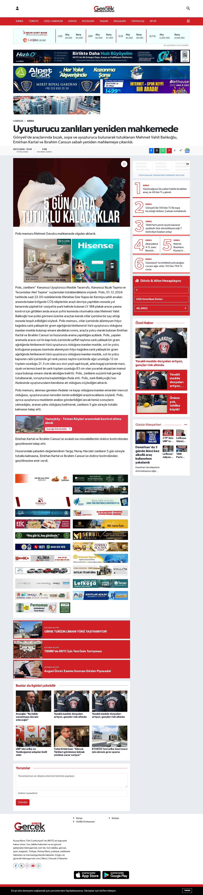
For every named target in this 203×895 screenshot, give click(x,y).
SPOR (153, 21)
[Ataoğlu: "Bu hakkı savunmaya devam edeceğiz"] (33, 701)
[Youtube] (33, 865)
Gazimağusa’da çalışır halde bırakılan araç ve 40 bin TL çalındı (165, 191)
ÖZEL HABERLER (53, 21)
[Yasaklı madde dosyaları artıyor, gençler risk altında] (71, 701)
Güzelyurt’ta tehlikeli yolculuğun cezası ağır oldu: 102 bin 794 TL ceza (164, 266)
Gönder (22, 802)
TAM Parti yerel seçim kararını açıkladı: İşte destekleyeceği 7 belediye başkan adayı (164, 228)
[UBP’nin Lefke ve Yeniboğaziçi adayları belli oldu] (33, 736)
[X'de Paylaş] (157, 150)
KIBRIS (19, 21)
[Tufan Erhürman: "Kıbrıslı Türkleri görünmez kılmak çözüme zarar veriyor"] (71, 736)
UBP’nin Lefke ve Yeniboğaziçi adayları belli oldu (31, 752)
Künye (79, 818)
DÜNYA (72, 21)
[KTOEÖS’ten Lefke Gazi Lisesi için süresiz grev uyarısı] (109, 736)
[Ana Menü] (188, 21)
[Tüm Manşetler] (185, 424)
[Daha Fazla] (169, 150)
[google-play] (116, 875)
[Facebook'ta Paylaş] (151, 150)
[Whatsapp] (38, 865)
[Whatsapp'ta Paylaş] (163, 150)
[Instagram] (27, 865)
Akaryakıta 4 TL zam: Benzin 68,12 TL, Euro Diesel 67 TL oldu (151, 247)
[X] (21, 865)
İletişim (115, 818)
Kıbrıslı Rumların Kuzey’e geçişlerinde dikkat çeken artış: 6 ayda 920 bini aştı (181, 247)
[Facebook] (15, 865)
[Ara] (188, 9)
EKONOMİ (88, 21)
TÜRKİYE (34, 21)
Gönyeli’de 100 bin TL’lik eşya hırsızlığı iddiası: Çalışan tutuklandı (165, 210)
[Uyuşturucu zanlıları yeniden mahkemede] (71, 192)
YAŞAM (104, 21)
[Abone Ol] (187, 150)
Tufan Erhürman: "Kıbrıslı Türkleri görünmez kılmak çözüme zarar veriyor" (69, 752)
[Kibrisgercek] (104, 8)
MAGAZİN (120, 21)
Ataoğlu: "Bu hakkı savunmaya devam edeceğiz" (27, 717)
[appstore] (87, 875)
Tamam (187, 890)
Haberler (18, 121)
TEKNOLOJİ (137, 21)
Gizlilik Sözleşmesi (85, 821)
